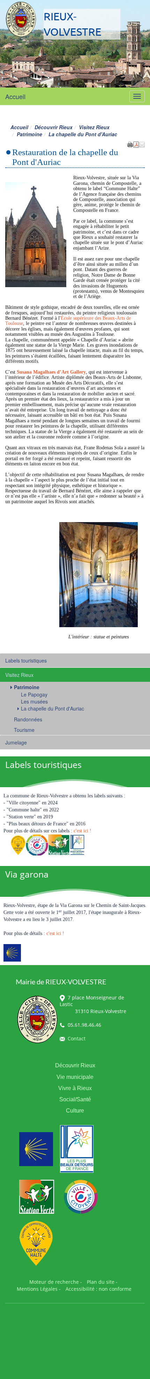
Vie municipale (75, 1077)
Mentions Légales (37, 1289)
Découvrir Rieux (54, 127)
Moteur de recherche (54, 1281)
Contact (76, 1038)
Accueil (15, 96)
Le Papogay (34, 694)
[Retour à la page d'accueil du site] (21, 19)
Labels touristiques (26, 660)
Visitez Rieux (94, 127)
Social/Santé (75, 1099)
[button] (142, 143)
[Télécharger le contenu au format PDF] (136, 143)
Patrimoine (29, 134)
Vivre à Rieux (75, 1088)
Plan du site (100, 1281)
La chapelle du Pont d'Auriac (52, 708)
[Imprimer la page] (130, 143)
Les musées (34, 701)
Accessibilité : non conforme (99, 1289)
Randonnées (28, 719)
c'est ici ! (82, 830)
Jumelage (16, 742)
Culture (75, 1111)
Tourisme (24, 729)
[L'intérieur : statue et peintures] (98, 574)
